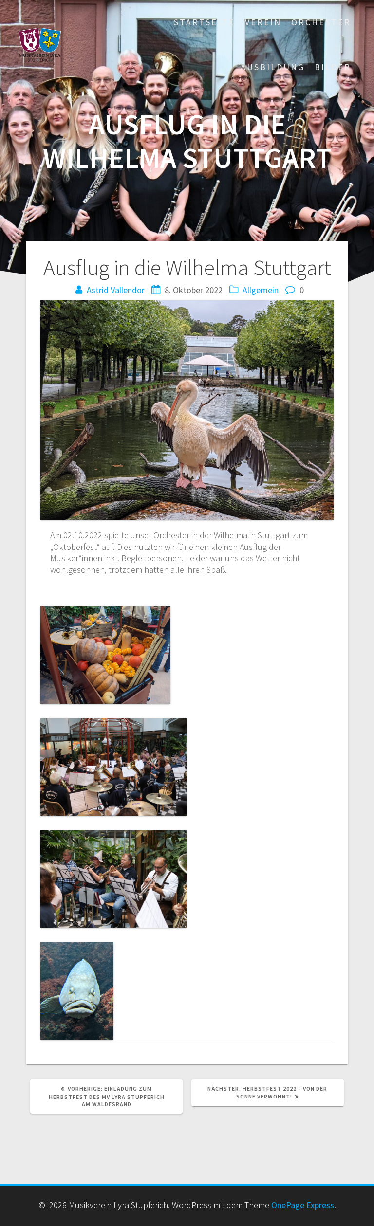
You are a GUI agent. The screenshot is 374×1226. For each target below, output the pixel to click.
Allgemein (261, 289)
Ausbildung (273, 67)
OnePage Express (302, 1204)
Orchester (321, 22)
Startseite (204, 22)
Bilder (333, 67)
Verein (263, 22)
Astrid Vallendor (116, 289)
